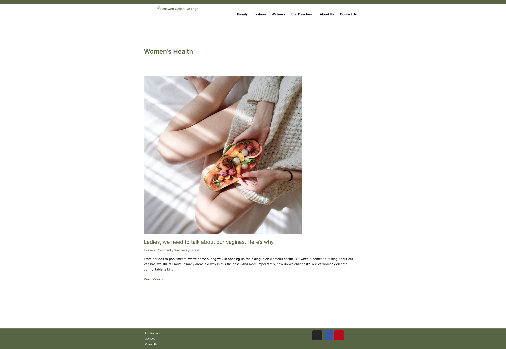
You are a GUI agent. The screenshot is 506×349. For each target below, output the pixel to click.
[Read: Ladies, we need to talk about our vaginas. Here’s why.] (223, 154)
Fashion (260, 14)
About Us (327, 14)
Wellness (278, 14)
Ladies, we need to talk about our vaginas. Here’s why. (209, 242)
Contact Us (348, 14)
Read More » (153, 279)
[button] (302, 14)
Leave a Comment (157, 250)
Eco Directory (301, 14)
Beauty (242, 14)
